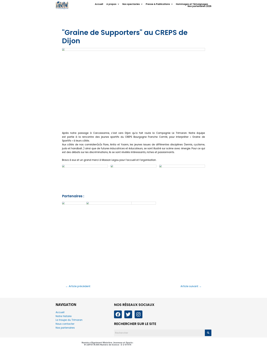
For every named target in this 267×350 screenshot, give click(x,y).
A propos (111, 4)
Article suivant (191, 286)
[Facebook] (118, 314)
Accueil (99, 4)
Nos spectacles (131, 4)
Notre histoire (64, 316)
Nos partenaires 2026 (199, 6)
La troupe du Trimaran (69, 320)
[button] (112, 4)
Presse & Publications (158, 4)
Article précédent (77, 286)
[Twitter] (128, 314)
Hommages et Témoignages (192, 4)
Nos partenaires (65, 327)
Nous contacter (65, 324)
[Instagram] (138, 314)
